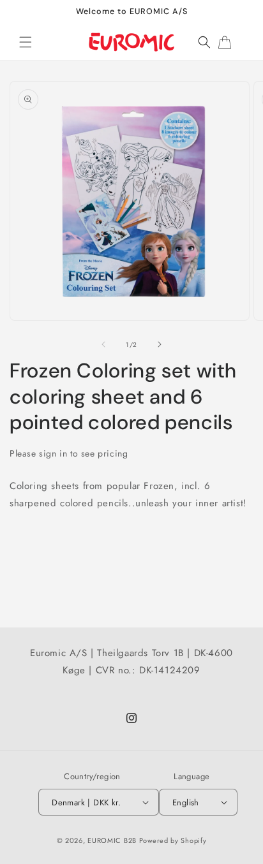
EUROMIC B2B (112, 840)
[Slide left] (103, 344)
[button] (25, 42)
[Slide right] (160, 344)
